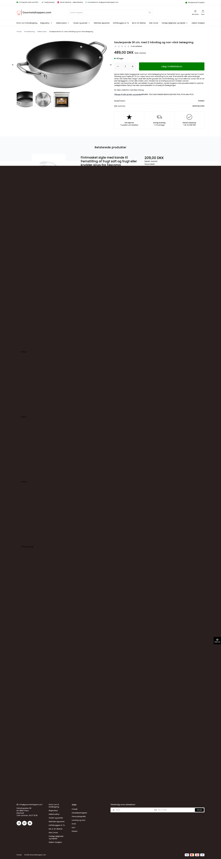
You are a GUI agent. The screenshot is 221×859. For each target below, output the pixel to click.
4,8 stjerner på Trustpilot (196, 2)
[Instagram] (24, 823)
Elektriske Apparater (57, 821)
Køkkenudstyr (54, 814)
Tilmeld (199, 810)
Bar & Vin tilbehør (56, 829)
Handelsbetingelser (79, 813)
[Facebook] (19, 823)
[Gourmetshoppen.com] (34, 12)
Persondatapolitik (79, 816)
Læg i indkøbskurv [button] (171, 66)
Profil (74, 824)
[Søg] (150, 12)
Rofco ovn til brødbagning (54, 805)
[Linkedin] (30, 823)
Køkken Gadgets (55, 842)
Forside (74, 809)
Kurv (73, 827)
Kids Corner (53, 832)
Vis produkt (149, 164)
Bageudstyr (53, 810)
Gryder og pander (56, 818)
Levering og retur (78, 820)
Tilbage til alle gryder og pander (128, 94)
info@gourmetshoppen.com (30, 804)
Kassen (74, 831)
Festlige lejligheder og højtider (56, 837)
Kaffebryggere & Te (57, 825)
